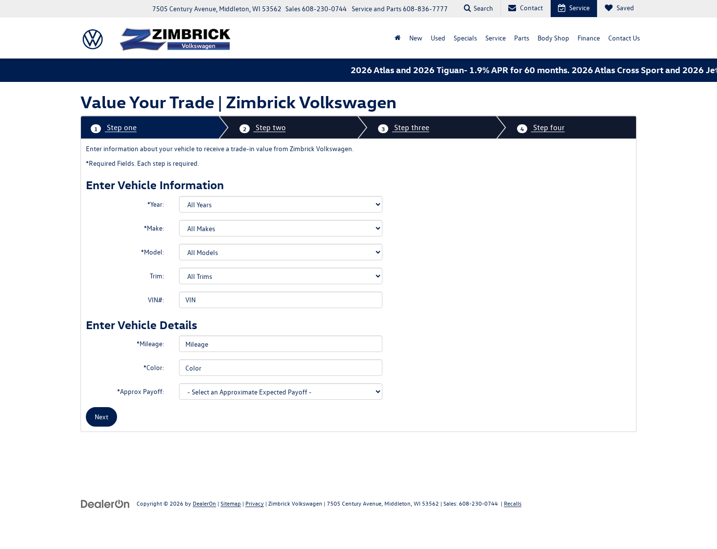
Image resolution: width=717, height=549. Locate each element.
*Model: (152, 251)
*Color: (153, 367)
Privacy (254, 503)
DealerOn (204, 503)
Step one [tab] (115, 127)
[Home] (397, 38)
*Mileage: (150, 343)
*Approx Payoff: (140, 391)
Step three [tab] (405, 127)
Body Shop (553, 37)
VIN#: (156, 299)
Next (101, 416)
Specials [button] (465, 37)
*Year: (155, 204)
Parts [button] (521, 37)
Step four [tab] (542, 127)
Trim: (157, 275)
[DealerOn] (105, 503)
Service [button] (495, 37)
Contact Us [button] (624, 37)
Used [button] (438, 37)
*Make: (154, 228)
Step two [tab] (264, 127)
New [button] (415, 37)
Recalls (512, 503)
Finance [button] (589, 37)
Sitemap (230, 503)
